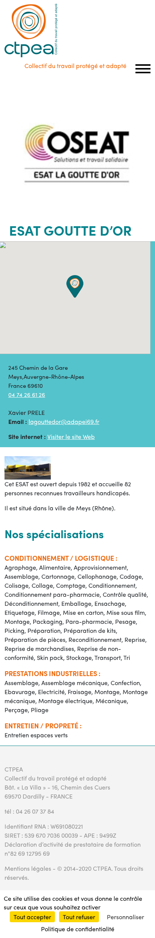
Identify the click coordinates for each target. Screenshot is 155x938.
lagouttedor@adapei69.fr (64, 421)
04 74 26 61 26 (26, 394)
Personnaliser (125, 916)
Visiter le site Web (71, 436)
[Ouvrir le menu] (142, 68)
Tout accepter (32, 916)
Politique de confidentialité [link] (77, 928)
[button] (75, 286)
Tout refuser (79, 916)
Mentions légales (28, 868)
